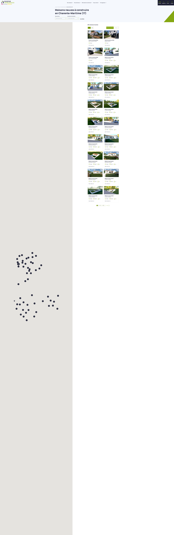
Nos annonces (77, 2)
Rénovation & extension (86, 2)
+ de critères (82, 18)
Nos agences (102, 2)
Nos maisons (69, 2)
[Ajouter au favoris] (101, 31)
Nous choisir (95, 2)
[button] (14, 301)
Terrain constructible (93, 41)
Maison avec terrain (109, 58)
